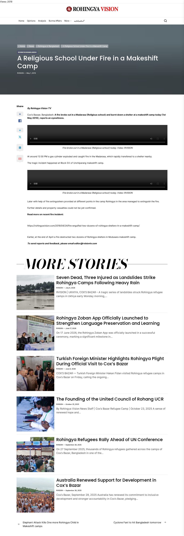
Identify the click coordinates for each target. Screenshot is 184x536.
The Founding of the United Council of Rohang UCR (110, 399)
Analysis (42, 21)
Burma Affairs (55, 21)
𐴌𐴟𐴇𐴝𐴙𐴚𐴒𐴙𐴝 (79, 21)
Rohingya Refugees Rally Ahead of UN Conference (109, 440)
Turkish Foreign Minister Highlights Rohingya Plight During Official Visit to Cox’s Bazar (110, 361)
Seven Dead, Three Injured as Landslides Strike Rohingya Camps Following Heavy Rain (105, 280)
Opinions (31, 21)
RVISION (20, 73)
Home (21, 21)
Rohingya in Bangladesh (27, 52)
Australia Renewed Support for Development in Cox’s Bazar (106, 482)
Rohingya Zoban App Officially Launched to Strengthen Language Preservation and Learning (108, 320)
